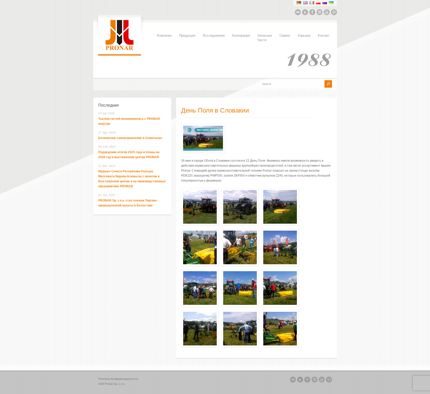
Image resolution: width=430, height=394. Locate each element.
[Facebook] (312, 13)
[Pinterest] (334, 13)
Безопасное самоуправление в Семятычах (130, 138)
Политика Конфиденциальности (118, 378)
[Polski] (318, 2)
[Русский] (324, 2)
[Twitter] (305, 13)
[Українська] (331, 2)
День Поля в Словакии (215, 110)
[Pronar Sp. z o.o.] (120, 49)
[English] (305, 2)
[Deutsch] (299, 2)
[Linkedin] (319, 13)
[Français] (312, 2)
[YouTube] (327, 13)
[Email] (298, 13)
